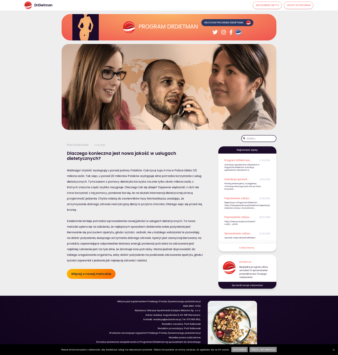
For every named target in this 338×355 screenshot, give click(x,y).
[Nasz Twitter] (215, 32)
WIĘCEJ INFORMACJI (263, 349)
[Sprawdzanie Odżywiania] (239, 32)
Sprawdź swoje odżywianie (247, 285)
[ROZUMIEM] (333, 349)
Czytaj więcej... (247, 247)
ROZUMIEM (239, 349)
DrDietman (245, 261)
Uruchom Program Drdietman (223, 22)
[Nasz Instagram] (223, 32)
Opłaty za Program (299, 5)
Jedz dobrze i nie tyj (267, 5)
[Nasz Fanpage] (231, 32)
